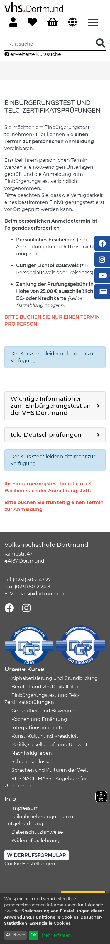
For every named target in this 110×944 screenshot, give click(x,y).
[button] (55, 405)
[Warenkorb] (52, 22)
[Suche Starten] (101, 43)
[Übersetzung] (72, 22)
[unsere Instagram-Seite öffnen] (26, 608)
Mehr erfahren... (57, 935)
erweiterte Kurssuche (35, 54)
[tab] (55, 406)
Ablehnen (15, 935)
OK (34, 935)
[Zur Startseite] (33, 7)
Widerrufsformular (36, 855)
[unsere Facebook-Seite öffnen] (9, 608)
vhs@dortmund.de (43, 593)
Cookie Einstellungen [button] (29, 863)
